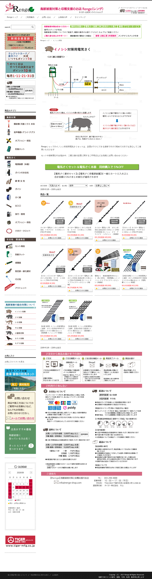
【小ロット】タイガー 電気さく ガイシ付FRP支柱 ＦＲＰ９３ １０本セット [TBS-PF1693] (134, 230)
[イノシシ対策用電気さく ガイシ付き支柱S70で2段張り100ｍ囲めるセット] (134, 260)
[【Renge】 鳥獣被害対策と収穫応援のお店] (19, 12)
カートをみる (142, 8)
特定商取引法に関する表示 (40, 575)
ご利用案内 (29, 17)
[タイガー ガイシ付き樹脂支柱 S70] (80, 212)
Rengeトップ (12, 17)
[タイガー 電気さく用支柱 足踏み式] (107, 212)
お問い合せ (46, 17)
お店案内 (55, 575)
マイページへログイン (128, 8)
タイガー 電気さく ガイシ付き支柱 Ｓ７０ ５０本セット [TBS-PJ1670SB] (80, 230)
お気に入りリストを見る (14, 362)
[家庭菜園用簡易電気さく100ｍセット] (107, 260)
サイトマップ (80, 17)
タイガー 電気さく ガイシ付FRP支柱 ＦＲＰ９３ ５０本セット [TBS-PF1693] (52, 230)
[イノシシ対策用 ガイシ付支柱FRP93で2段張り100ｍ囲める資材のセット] (53, 311)
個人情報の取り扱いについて (17, 575)
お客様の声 (62, 17)
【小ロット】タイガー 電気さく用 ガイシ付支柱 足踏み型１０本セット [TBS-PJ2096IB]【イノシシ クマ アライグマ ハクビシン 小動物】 (81, 280)
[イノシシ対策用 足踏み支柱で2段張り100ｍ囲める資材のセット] (80, 311)
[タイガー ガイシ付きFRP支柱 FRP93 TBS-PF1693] (53, 212)
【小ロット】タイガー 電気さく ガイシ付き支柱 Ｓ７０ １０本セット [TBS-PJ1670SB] (52, 278)
